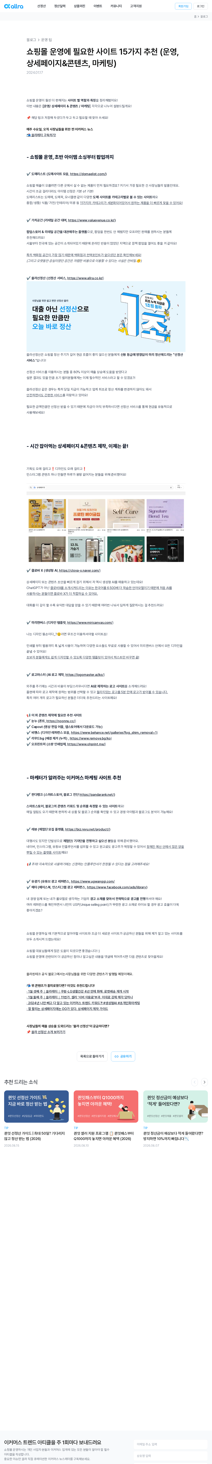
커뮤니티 (116, 6)
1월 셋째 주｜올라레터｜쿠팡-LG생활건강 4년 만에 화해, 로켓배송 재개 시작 (78, 991)
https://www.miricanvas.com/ (89, 623)
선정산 (41, 6)
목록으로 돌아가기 (92, 1056)
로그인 (200, 6)
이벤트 (98, 6)
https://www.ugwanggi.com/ (93, 881)
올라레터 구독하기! (43, 135)
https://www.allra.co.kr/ (85, 278)
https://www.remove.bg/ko (90, 738)
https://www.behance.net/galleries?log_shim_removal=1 (114, 733)
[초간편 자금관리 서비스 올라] (13, 6)
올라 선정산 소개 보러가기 (48, 1032)
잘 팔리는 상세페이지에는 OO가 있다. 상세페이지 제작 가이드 (68, 1009)
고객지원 (136, 6)
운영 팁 (46, 40)
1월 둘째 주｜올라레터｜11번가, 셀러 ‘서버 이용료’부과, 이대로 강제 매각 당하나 (80, 997)
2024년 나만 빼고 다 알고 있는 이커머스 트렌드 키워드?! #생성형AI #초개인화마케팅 (84, 1003)
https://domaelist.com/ (87, 174)
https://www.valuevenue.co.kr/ (91, 220)
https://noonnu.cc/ (60, 721)
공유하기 (126, 1056)
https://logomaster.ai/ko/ (84, 675)
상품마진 (79, 6)
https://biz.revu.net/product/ (87, 829)
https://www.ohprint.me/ (86, 744)
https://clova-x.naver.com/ (79, 570)
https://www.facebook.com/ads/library (116, 887)
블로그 (204, 16)
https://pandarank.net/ (97, 795)
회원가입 (183, 6)
